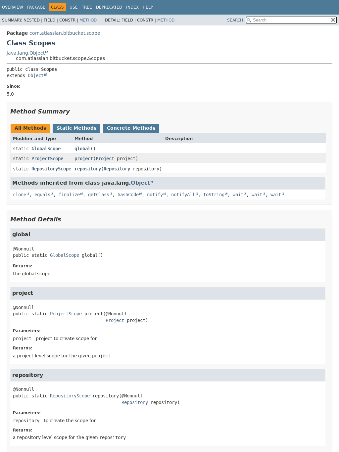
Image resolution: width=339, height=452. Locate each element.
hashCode (128, 194)
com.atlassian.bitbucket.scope (64, 33)
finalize (69, 194)
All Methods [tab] (30, 128)
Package (36, 7)
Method (88, 20)
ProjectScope (47, 158)
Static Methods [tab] (76, 128)
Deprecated (109, 7)
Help (148, 7)
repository (87, 168)
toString (213, 194)
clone (19, 194)
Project (105, 158)
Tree (87, 7)
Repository (117, 168)
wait (238, 194)
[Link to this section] (74, 111)
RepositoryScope (51, 168)
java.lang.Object (26, 53)
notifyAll (183, 194)
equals (42, 194)
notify (155, 194)
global (82, 148)
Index (132, 7)
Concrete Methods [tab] (131, 128)
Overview (12, 7)
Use (74, 7)
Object (36, 75)
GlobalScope (46, 148)
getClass (98, 194)
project (83, 158)
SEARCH (235, 20)
